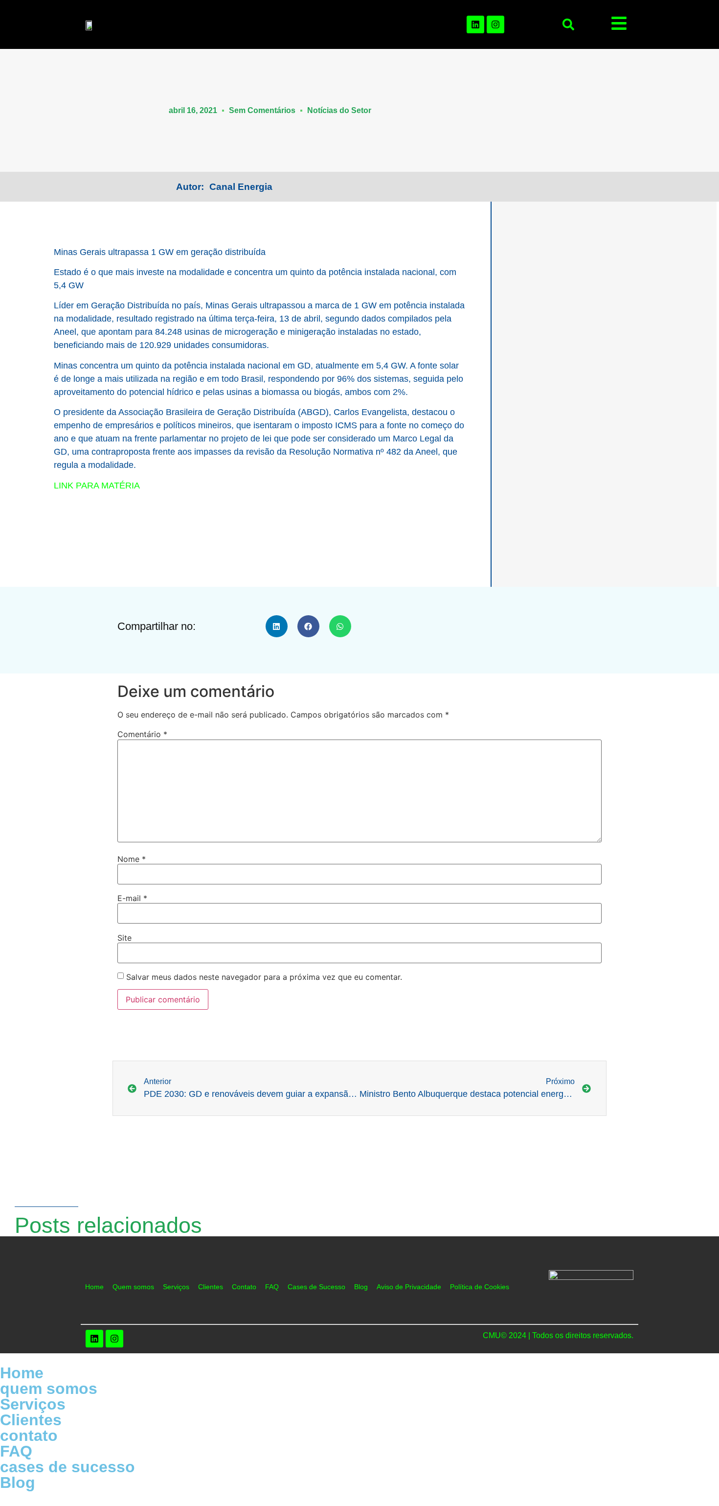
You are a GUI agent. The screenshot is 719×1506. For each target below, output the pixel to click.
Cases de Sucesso (316, 1287)
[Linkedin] (475, 24)
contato (29, 1435)
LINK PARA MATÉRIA (97, 485)
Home (94, 1287)
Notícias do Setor (339, 110)
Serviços (176, 1287)
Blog (361, 1287)
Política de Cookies (479, 1287)
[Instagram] (495, 24)
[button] (568, 24)
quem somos (48, 1388)
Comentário (142, 734)
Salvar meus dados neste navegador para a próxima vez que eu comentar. (264, 977)
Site (124, 938)
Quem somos (133, 1287)
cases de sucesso (67, 1467)
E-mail (132, 898)
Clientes (210, 1287)
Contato (244, 1287)
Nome (131, 859)
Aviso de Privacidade (409, 1287)
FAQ (272, 1287)
